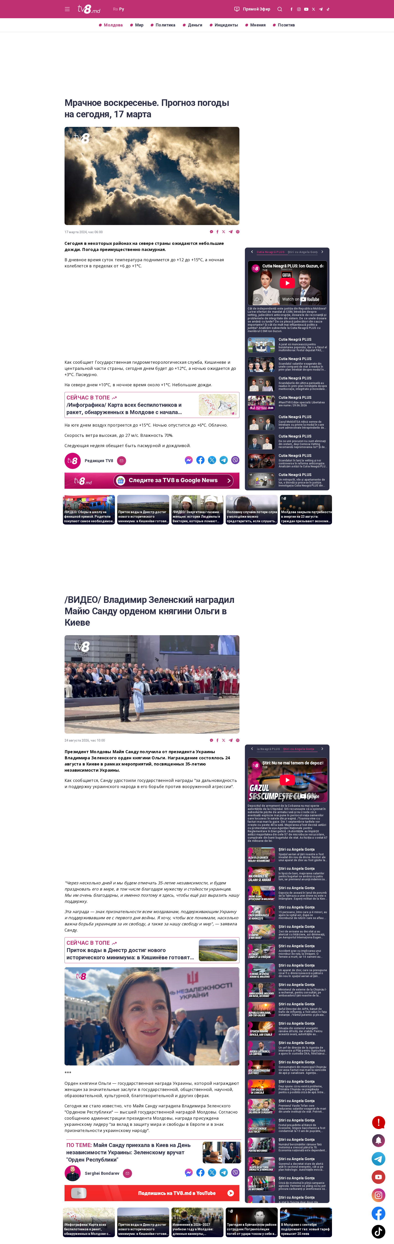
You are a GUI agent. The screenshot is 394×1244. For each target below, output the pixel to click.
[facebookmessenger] (211, 232)
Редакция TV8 (99, 461)
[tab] (272, 253)
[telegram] (231, 232)
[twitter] (223, 232)
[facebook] (217, 232)
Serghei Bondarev (102, 1173)
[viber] (237, 232)
